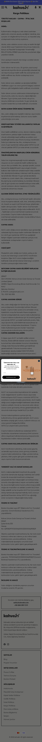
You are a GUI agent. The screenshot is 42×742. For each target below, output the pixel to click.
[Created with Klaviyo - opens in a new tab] (21, 382)
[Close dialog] (39, 361)
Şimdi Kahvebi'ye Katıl (11, 377)
